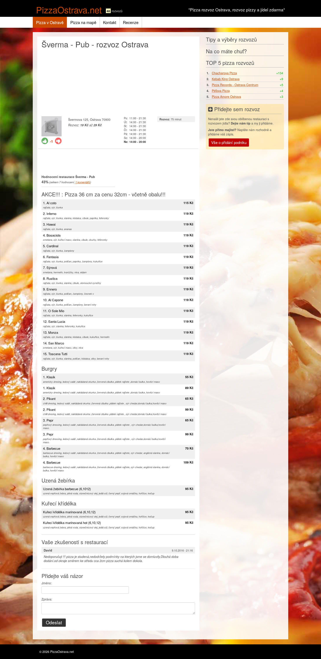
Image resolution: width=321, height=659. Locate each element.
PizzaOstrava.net (69, 9)
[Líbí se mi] (44, 141)
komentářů (82, 182)
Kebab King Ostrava (226, 79)
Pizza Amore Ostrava (226, 96)
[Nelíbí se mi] (58, 141)
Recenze (130, 22)
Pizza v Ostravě (50, 22)
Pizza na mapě (83, 22)
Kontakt (109, 22)
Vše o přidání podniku (229, 142)
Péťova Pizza (221, 90)
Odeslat (54, 622)
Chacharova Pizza (224, 73)
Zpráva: (46, 599)
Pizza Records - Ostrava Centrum (235, 85)
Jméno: (46, 583)
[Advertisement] (118, 81)
